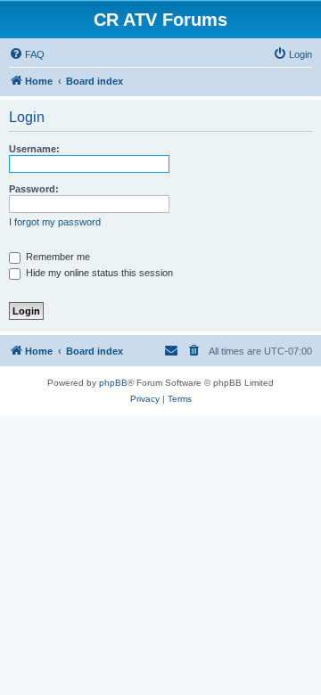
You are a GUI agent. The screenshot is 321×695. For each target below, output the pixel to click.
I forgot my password (55, 222)
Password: (34, 189)
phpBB (113, 383)
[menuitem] (27, 54)
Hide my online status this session (98, 272)
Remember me (56, 256)
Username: (34, 148)
